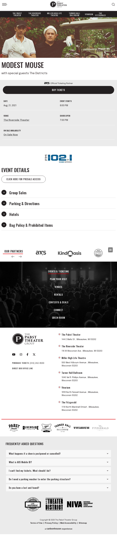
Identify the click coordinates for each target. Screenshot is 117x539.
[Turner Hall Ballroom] (62, 428)
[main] (58, 131)
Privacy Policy (51, 523)
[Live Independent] (32, 504)
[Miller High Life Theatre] (47, 428)
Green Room (58, 317)
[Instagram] (21, 354)
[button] (13, 257)
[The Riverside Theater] (31, 428)
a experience (58, 529)
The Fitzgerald (100, 14)
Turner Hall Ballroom (74, 14)
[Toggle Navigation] (4, 4)
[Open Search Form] (113, 4)
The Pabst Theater (17, 14)
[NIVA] (80, 504)
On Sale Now (11, 135)
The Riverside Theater (34, 14)
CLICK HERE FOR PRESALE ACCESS (23, 179)
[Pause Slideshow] (110, 249)
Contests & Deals (58, 302)
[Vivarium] (81, 428)
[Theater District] (54, 504)
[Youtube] (13, 354)
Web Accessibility (68, 523)
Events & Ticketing (58, 271)
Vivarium (89, 14)
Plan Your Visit (58, 279)
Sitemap (83, 523)
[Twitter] (34, 354)
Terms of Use (36, 523)
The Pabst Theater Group (58, 4)
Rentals (58, 294)
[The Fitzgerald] (100, 428)
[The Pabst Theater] (14, 428)
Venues (58, 287)
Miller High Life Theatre (54, 14)
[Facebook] (27, 354)
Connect (58, 310)
